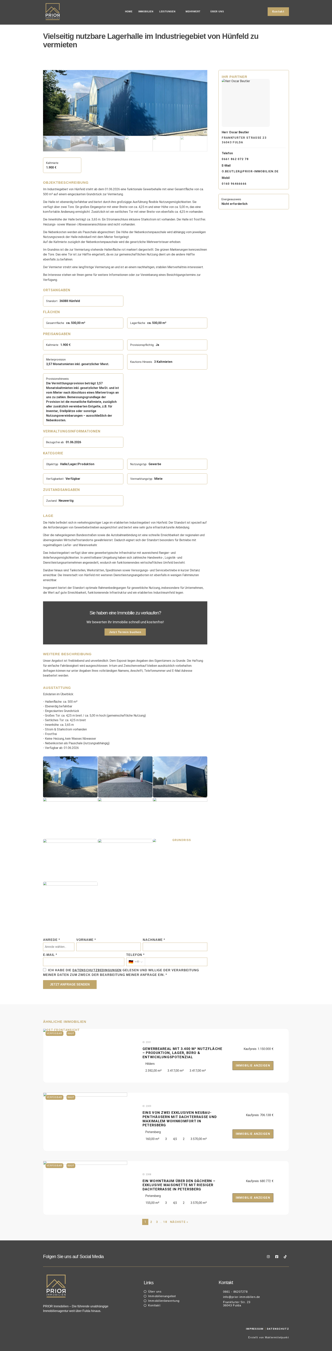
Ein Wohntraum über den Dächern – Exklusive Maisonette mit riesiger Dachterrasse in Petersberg (179, 1185)
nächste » (179, 1222)
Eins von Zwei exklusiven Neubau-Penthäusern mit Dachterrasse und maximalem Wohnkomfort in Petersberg (180, 1119)
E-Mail (50, 954)
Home (129, 11)
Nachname (154, 939)
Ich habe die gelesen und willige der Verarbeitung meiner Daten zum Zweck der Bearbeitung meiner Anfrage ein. (121, 972)
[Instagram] (268, 1256)
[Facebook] (277, 1256)
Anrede (51, 939)
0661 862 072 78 (235, 159)
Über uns (217, 11)
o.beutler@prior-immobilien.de (250, 171)
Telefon (135, 954)
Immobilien (146, 11)
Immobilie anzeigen (253, 1065)
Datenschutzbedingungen (97, 970)
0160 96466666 (234, 183)
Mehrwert (193, 11)
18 (165, 1222)
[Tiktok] (285, 1256)
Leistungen (167, 11)
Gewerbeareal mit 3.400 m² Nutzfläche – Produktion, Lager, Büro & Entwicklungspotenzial (182, 1053)
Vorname (86, 939)
